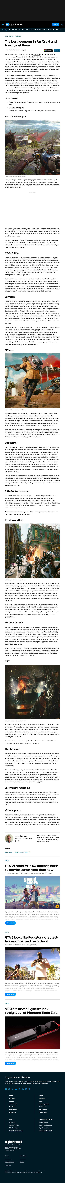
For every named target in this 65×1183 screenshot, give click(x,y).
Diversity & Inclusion (9, 1162)
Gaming (11, 1101)
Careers (6, 1155)
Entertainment (13, 1110)
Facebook (6, 1089)
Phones (11, 1096)
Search (62, 24)
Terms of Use (8, 1165)
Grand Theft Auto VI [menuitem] (14, 30)
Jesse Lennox (9, 50)
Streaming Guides (44, 1104)
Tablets (41, 1096)
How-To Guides (43, 1110)
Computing (12, 1098)
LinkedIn (26, 1089)
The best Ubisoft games (16, 108)
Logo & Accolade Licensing (16, 1130)
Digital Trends (11, 27)
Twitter (12, 1089)
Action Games (8, 852)
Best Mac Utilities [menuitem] (41, 30)
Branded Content (43, 1122)
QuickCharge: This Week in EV (22, 852)
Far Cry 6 (37, 54)
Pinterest (23, 1089)
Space (40, 1101)
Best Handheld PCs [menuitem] (53, 30)
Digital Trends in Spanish (45, 1128)
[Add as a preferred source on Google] (48, 50)
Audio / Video (13, 1104)
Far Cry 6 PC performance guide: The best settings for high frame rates (32, 111)
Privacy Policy (23, 1155)
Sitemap (22, 1162)
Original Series (43, 1112)
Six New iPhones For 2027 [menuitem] (29, 30)
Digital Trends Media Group (14, 1172)
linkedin (16, 841)
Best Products (42, 1107)
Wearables (42, 1098)
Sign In (56, 24)
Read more (10, 923)
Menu (3, 24)
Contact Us (12, 1122)
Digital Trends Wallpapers (45, 1125)
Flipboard (29, 1089)
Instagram (9, 1089)
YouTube (16, 1089)
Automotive (12, 1112)
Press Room (22, 1159)
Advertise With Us (14, 1125)
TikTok (19, 1089)
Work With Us (8, 1159)
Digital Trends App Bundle (45, 1130)
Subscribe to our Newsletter (46, 1119)
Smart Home (12, 1107)
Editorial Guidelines (14, 1128)
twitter (18, 841)
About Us (11, 1119)
